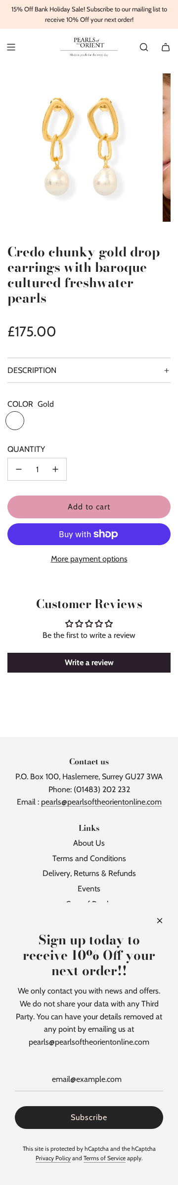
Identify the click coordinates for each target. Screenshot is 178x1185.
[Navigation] (11, 47)
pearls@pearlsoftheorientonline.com (101, 802)
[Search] (144, 47)
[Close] (160, 921)
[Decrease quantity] (19, 469)
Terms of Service (105, 1158)
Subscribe (89, 1117)
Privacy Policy (53, 1158)
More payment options (89, 558)
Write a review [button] (89, 662)
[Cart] (166, 47)
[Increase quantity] (55, 469)
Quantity (26, 449)
